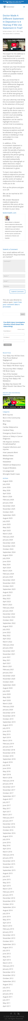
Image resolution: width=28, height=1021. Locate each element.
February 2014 (8, 929)
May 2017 (6, 808)
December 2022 (9, 614)
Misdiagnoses (8, 458)
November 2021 (9, 654)
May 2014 (6, 919)
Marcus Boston (8, 31)
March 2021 (7, 666)
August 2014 (8, 910)
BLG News (7, 421)
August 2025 (8, 518)
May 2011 (6, 1003)
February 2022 (8, 645)
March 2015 (7, 889)
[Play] (5, 407)
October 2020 (8, 682)
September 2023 (9, 589)
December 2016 (9, 824)
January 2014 (8, 932)
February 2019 (8, 743)
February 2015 (8, 892)
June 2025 (7, 524)
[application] (14, 402)
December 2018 (9, 750)
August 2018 (8, 762)
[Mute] (21, 407)
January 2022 (8, 648)
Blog (21, 31)
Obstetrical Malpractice (12, 465)
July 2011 (6, 1000)
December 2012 (9, 972)
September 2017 (9, 796)
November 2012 (9, 975)
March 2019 (7, 740)
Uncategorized (8, 471)
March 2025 (7, 533)
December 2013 (9, 935)
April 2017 (7, 811)
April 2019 (7, 737)
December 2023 (9, 580)
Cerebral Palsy (8, 430)
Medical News (8, 455)
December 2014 (9, 898)
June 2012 (7, 991)
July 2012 (6, 987)
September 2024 (9, 552)
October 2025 (8, 512)
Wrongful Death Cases (11, 474)
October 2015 (8, 867)
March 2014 (7, 926)
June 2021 (7, 657)
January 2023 (8, 611)
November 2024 (9, 546)
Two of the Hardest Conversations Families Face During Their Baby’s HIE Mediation (13, 377)
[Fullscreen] (23, 407)
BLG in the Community (11, 418)
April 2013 (7, 960)
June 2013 (7, 953)
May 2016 (6, 845)
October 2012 (8, 978)
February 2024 (8, 574)
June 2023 (7, 595)
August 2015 (8, 873)
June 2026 (7, 487)
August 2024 (8, 555)
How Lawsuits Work (7, 33)
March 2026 (7, 496)
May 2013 (6, 957)
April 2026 (7, 493)
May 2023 (6, 598)
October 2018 (8, 756)
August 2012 (8, 984)
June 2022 (7, 632)
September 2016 (9, 833)
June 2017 (7, 805)
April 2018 (7, 774)
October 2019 (8, 719)
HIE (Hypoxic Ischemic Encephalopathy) (11, 443)
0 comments (17, 33)
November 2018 (9, 753)
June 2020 (7, 694)
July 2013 (6, 950)
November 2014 (9, 901)
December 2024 (9, 543)
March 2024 (7, 570)
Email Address (7, 331)
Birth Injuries (8, 415)
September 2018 (9, 759)
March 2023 (7, 604)
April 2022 (7, 638)
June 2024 (7, 561)
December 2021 (9, 651)
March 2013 (7, 963)
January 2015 (8, 895)
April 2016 (7, 848)
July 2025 (6, 521)
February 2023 (8, 608)
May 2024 (6, 564)
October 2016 (8, 830)
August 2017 (8, 799)
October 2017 (8, 793)
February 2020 (8, 706)
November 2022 (9, 617)
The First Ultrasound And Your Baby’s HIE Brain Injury (13, 364)
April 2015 (7, 886)
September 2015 (9, 870)
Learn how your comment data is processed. (12, 304)
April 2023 (7, 601)
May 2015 (6, 882)
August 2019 (8, 725)
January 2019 (8, 747)
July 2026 (6, 484)
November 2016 (9, 827)
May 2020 (6, 697)
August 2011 (8, 997)
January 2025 (8, 540)
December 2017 (9, 787)
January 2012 (8, 994)
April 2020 (7, 700)
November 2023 (9, 583)
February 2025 (8, 537)
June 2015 (7, 879)
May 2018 (6, 771)
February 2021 (8, 669)
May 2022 (6, 635)
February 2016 (8, 855)
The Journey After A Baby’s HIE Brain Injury (13, 369)
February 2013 (8, 966)
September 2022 (9, 623)
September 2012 (9, 981)
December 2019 (9, 713)
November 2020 (9, 679)
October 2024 (8, 549)
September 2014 (9, 907)
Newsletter (7, 462)
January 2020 (8, 709)
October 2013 (8, 941)
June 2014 (7, 916)
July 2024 (6, 558)
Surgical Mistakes (9, 468)
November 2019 (9, 716)
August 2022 (8, 626)
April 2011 (7, 1006)
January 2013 (8, 969)
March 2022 (7, 642)
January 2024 (8, 577)
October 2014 (8, 904)
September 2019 (9, 722)
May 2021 (6, 660)
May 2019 (6, 734)
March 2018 (7, 777)
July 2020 (6, 691)
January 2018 (8, 784)
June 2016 (7, 842)
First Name (7, 337)
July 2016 (6, 839)
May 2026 (6, 490)
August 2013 (8, 947)
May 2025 (6, 527)
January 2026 (8, 503)
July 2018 (6, 765)
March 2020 (7, 703)
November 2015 (9, 864)
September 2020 (9, 685)
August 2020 (8, 688)
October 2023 (8, 586)
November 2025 (9, 509)
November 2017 (9, 790)
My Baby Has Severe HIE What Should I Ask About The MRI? (14, 386)
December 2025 (9, 506)
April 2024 (7, 567)
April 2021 (7, 663)
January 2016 (8, 858)
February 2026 (8, 499)
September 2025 (9, 515)
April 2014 (7, 923)
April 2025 (7, 530)
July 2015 (6, 876)
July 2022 (6, 629)
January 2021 (8, 672)
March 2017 (7, 814)
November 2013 (9, 938)
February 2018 (8, 781)
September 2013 (9, 944)
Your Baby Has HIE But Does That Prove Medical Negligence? (13, 357)
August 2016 (8, 836)
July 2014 (6, 913)
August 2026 (8, 481)
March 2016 (7, 852)
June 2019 (7, 731)
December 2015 (9, 861)
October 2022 (8, 620)
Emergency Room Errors (12, 433)
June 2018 (7, 768)
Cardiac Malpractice (10, 427)
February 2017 (8, 818)
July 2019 (6, 728)
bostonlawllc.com (9, 213)
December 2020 (9, 676)
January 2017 (8, 821)
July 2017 (6, 802)
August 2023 (8, 592)
